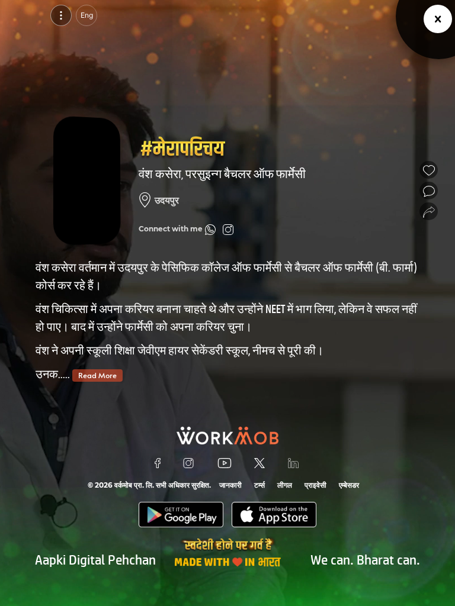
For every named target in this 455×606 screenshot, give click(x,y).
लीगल (284, 485)
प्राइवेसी (315, 485)
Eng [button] (87, 15)
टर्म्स (259, 485)
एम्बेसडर (349, 485)
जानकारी (230, 485)
